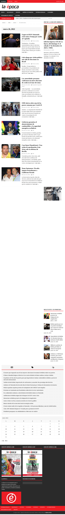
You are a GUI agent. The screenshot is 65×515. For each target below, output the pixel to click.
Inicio (16, 1)
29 (50, 434)
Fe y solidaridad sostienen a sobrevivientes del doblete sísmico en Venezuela (23, 393)
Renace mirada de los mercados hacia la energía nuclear (18, 403)
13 (32, 429)
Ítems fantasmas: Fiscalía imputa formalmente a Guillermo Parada (30, 170)
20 (32, 431)
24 (6, 434)
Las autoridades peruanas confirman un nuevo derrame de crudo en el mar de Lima (32, 80)
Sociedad (35, 507)
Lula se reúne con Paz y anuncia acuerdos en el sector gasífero (20, 401)
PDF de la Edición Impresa (53, 22)
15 (50, 429)
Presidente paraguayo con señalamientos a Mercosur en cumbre (20, 411)
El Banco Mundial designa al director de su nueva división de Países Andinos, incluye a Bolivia (28, 375)
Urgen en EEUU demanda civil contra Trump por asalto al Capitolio (32, 37)
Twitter (10, 1)
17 (6, 431)
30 (59, 434)
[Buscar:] (55, 18)
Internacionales (40, 12)
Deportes (42, 507)
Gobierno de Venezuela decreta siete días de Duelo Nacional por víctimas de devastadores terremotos (30, 385)
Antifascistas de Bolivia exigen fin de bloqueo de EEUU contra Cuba (21, 395)
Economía (50, 12)
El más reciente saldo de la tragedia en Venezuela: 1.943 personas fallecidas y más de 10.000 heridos (30, 406)
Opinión (18, 12)
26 (23, 434)
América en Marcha (28, 12)
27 (32, 434)
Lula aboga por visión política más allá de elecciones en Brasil (32, 59)
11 (14, 429)
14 (41, 429)
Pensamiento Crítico (7, 15)
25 (14, 434)
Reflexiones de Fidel (6, 509)
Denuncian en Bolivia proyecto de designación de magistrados (20, 398)
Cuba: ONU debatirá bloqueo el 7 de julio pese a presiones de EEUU (21, 408)
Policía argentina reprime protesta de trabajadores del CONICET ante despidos (24, 387)
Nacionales (10, 12)
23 (59, 431)
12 (23, 429)
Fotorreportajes (51, 507)
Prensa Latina (35, 41)
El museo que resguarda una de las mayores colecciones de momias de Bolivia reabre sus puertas (29, 372)
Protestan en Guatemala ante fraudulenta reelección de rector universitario (23, 390)
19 (23, 431)
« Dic (3, 440)
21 (41, 431)
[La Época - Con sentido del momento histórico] (10, 7)
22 (50, 431)
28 (41, 434)
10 (6, 429)
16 (59, 429)
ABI (33, 130)
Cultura (17, 15)
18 (14, 431)
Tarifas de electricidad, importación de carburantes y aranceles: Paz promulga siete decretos (28, 382)
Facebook (3, 1)
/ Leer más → (30, 73)
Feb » (6, 440)
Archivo (16, 509)
